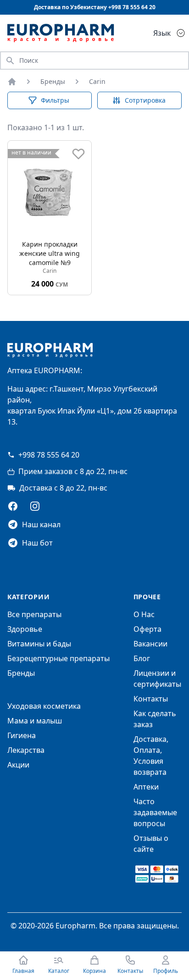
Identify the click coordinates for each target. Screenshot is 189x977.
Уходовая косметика (44, 706)
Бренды (52, 81)
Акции (18, 765)
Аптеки (146, 787)
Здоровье (24, 629)
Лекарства (25, 750)
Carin (97, 81)
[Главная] (12, 81)
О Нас (144, 614)
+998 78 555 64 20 (48, 455)
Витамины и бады (39, 644)
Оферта (147, 629)
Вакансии (150, 644)
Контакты (150, 699)
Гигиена (21, 735)
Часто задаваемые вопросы (155, 812)
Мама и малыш (34, 721)
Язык (162, 33)
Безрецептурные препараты (58, 658)
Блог (141, 658)
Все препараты (34, 614)
